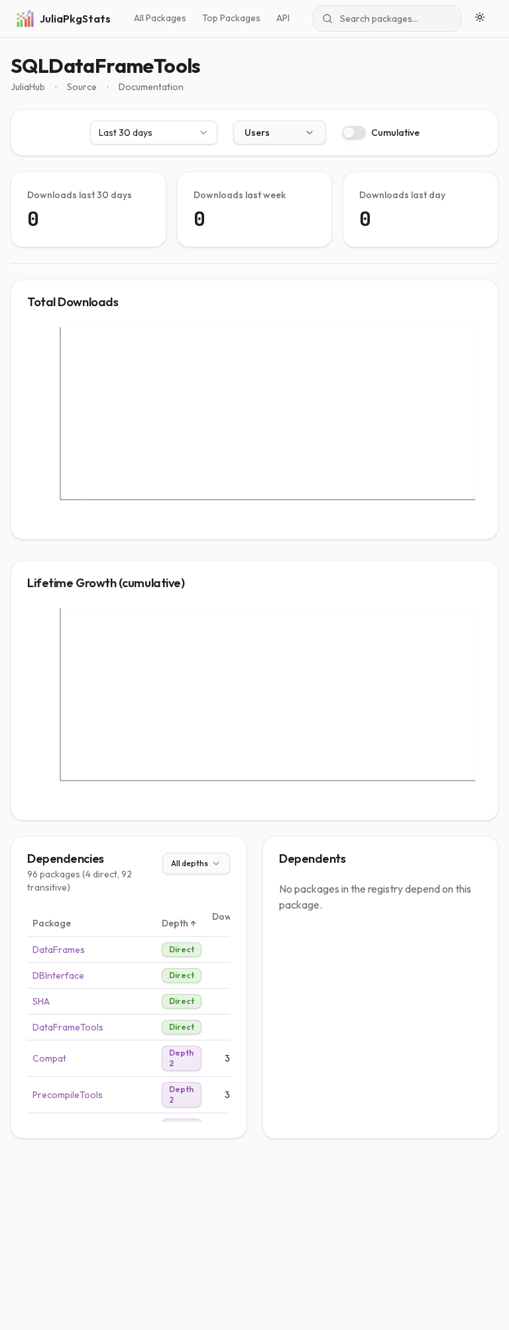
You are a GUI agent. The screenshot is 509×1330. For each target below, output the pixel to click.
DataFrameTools (67, 1027)
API (283, 18)
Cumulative (395, 133)
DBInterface (58, 975)
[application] (254, 423)
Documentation (151, 87)
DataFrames (58, 950)
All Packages (160, 18)
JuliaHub (28, 87)
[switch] (354, 132)
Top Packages (231, 18)
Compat (49, 1058)
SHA (41, 1001)
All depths (189, 863)
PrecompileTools (67, 1095)
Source (82, 87)
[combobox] (153, 132)
